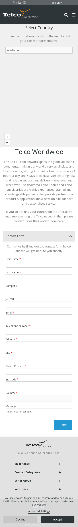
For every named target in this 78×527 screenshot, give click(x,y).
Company (11, 285)
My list (19, 3)
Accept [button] (57, 519)
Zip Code (11, 379)
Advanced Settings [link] (39, 511)
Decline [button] (20, 519)
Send (63, 425)
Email (9, 312)
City (8, 352)
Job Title (10, 299)
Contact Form (15, 236)
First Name (12, 259)
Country (10, 393)
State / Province (15, 366)
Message (11, 406)
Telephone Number (17, 326)
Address (10, 339)
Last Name (12, 272)
